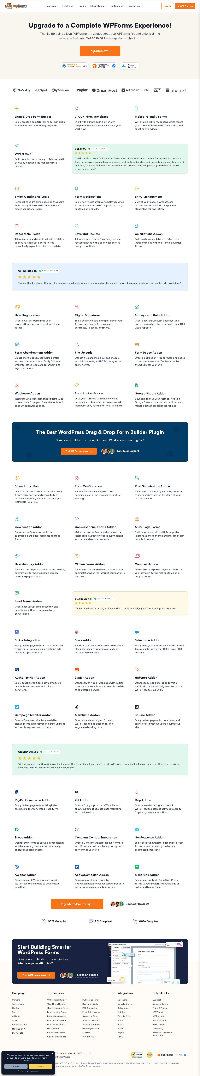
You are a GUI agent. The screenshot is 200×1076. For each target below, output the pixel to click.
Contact (16, 1008)
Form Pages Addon (148, 352)
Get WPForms (185, 6)
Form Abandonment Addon (34, 352)
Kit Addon (82, 800)
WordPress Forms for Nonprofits (163, 1033)
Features (51, 6)
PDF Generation (90, 1008)
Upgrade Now (98, 51)
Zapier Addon (84, 677)
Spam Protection (27, 486)
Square (121, 1036)
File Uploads (83, 352)
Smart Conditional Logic (32, 196)
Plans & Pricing (160, 1008)
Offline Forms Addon (90, 564)
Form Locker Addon (89, 393)
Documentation (160, 1004)
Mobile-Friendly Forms (151, 116)
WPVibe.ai (158, 1012)
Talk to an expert (128, 450)
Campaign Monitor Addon (33, 715)
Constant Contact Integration (96, 837)
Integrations (97, 6)
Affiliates (16, 1016)
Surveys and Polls (91, 1024)
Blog (14, 1020)
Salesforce (123, 1008)
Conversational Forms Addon (95, 527)
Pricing (83, 6)
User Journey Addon (30, 564)
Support (157, 999)
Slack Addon (84, 640)
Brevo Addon (24, 837)
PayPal (121, 1032)
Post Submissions (91, 1012)
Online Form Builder (56, 999)
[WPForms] (16, 6)
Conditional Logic (56, 1004)
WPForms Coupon (62, 1057)
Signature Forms (90, 1016)
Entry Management (148, 196)
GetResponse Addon (149, 837)
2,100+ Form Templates (91, 116)
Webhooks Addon (27, 393)
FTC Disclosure (19, 1024)
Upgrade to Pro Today (75, 904)
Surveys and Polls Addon (152, 315)
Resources (134, 6)
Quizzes (86, 1032)
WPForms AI (24, 154)
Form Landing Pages (57, 1012)
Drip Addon (143, 800)
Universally (158, 1028)
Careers (16, 999)
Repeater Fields (90, 1004)
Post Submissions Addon (152, 486)
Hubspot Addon (146, 677)
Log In (167, 6)
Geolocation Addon (28, 527)
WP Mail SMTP (160, 1020)
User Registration (27, 315)
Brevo (120, 1024)
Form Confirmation (88, 486)
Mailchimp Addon (87, 715)
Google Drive (124, 1016)
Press (15, 1012)
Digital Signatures (87, 315)
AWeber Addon (25, 875)
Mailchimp (122, 999)
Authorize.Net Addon (30, 677)
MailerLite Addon (147, 875)
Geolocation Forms (56, 1036)
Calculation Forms (56, 1032)
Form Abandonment (56, 1020)
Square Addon (145, 715)
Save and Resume (87, 234)
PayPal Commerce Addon (33, 800)
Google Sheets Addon (150, 393)
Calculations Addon (149, 234)
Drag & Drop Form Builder (33, 116)
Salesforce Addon (147, 640)
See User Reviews (137, 903)
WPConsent (158, 1024)
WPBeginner (159, 1016)
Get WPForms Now (76, 451)
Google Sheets (125, 1004)
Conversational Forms (58, 1008)
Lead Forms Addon (28, 601)
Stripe (121, 1028)
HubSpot (122, 1012)
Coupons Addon (146, 564)
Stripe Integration (27, 640)
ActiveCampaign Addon (92, 875)
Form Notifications (88, 196)
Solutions (67, 6)
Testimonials (117, 6)
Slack (120, 1020)
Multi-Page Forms (147, 527)
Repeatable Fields (27, 234)
